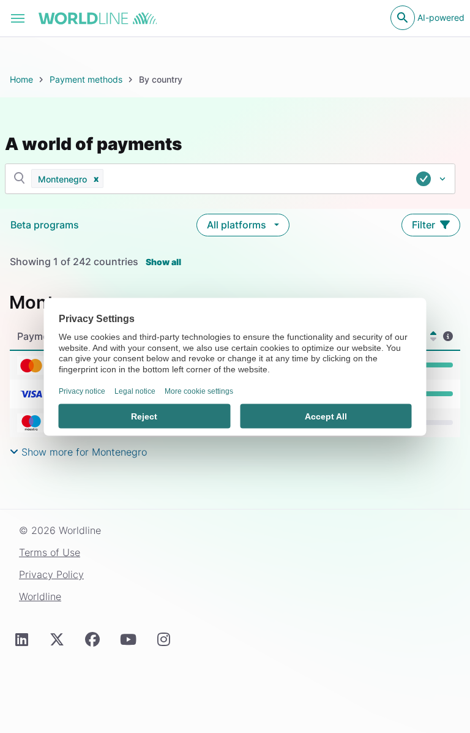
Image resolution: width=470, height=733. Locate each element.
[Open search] (402, 18)
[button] (96, 178)
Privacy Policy (51, 574)
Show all (163, 262)
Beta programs (44, 225)
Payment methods (86, 79)
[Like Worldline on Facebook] (92, 639)
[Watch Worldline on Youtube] (128, 639)
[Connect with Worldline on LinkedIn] (21, 639)
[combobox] (266, 179)
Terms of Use (49, 552)
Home (21, 79)
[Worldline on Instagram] (163, 639)
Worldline (40, 596)
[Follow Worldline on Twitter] (57, 639)
